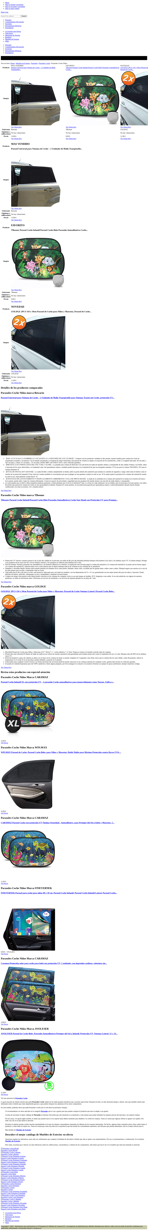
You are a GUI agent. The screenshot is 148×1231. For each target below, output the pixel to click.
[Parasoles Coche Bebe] (9, 1172)
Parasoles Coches (7, 1189)
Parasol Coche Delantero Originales (13, 1162)
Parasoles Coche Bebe (8, 1174)
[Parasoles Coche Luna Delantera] (13, 1195)
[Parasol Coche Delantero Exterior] (13, 1156)
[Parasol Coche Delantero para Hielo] (14, 1207)
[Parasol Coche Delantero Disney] (13, 1180)
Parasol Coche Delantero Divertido (13, 1205)
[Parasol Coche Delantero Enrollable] (14, 1191)
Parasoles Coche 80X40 (9, 1150)
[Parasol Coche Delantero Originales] (14, 1160)
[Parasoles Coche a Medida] (11, 1199)
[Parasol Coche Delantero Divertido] (14, 1203)
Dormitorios (9, 28)
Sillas (7, 41)
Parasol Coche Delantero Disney (12, 1182)
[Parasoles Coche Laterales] (10, 1152)
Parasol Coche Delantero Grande (12, 1170)
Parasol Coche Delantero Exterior (12, 1158)
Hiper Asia (4, 12)
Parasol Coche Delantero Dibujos (12, 1178)
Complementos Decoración (14, 22)
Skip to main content (12, 8)
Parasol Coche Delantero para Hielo (13, 1209)
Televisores (9, 33)
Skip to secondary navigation (15, 6)
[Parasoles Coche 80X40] (10, 1148)
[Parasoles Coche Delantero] (11, 1184)
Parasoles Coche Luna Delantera (12, 1197)
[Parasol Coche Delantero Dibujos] (13, 1176)
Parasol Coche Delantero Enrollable (13, 1193)
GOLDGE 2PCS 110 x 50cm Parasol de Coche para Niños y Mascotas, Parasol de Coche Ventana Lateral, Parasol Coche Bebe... (58, 591)
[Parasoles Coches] (8, 1188)
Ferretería (8, 24)
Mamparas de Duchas (12, 35)
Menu (7, 3)
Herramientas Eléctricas (13, 26)
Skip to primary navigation (14, 5)
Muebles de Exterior (12, 39)
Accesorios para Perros (13, 31)
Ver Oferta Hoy (16, 127)
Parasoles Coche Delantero (10, 1186)
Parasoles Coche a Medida (10, 1201)
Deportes (8, 20)
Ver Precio (4, 743)
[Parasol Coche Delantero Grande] (13, 1168)
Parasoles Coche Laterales (10, 1154)
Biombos (8, 37)
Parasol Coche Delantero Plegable (12, 1166)
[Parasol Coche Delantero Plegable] (13, 1164)
